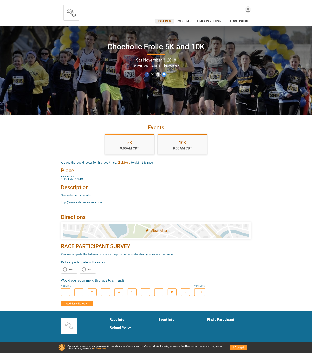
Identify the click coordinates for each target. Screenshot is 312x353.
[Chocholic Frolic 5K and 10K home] (71, 12)
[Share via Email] (158, 74)
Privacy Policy (99, 348)
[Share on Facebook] (146, 74)
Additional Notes (75, 303)
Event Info (184, 21)
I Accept (238, 347)
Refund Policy (238, 21)
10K (182, 142)
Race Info (164, 21)
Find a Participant (210, 21)
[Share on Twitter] (152, 74)
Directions (172, 66)
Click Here (123, 162)
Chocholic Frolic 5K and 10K (156, 46)
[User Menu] (248, 9)
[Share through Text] (164, 74)
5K (129, 142)
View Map (159, 231)
